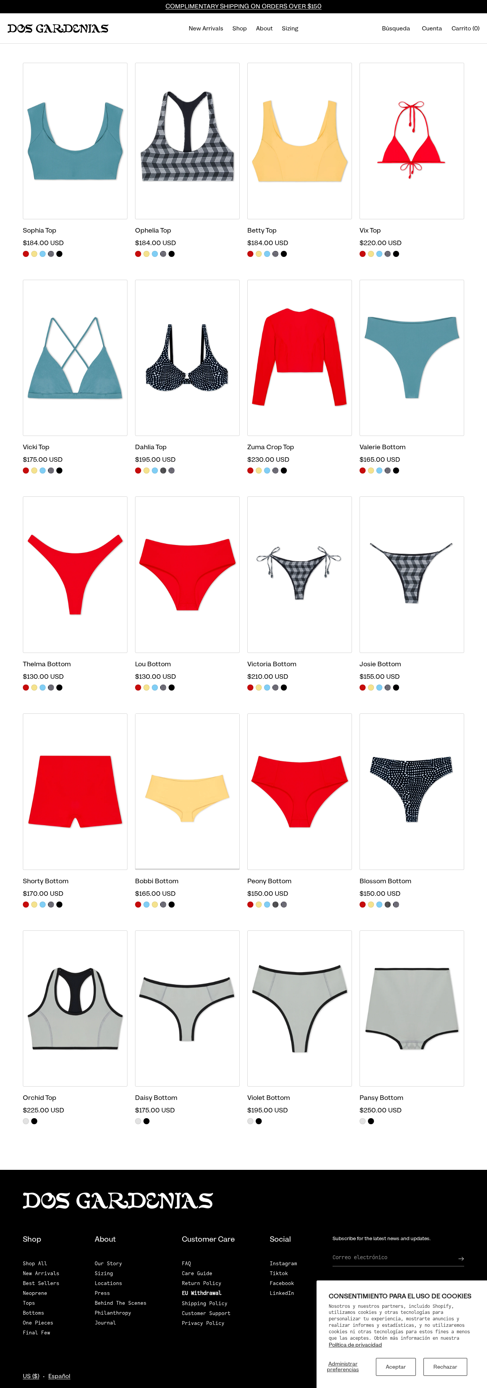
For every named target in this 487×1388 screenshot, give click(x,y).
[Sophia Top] (75, 141)
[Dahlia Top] (187, 358)
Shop (239, 28)
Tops (29, 1303)
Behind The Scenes (120, 1303)
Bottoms (33, 1313)
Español (59, 1376)
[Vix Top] (412, 141)
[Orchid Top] (75, 1009)
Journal (105, 1323)
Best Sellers (41, 1283)
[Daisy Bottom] (187, 1009)
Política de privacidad (355, 1344)
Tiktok (279, 1273)
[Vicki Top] (75, 358)
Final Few (36, 1332)
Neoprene (35, 1293)
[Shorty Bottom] (75, 792)
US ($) (31, 1376)
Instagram (283, 1263)
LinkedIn (282, 1293)
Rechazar (445, 1367)
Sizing (290, 28)
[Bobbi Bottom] (187, 792)
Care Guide (197, 1273)
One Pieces (38, 1323)
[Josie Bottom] (412, 575)
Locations (108, 1283)
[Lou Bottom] (187, 575)
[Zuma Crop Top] (300, 358)
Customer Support (206, 1313)
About (264, 28)
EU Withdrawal (201, 1293)
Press (102, 1293)
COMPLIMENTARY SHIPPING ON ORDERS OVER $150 (243, 6)
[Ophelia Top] (187, 141)
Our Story (108, 1263)
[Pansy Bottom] (412, 1009)
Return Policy (201, 1283)
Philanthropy (113, 1313)
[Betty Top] (300, 141)
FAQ (186, 1263)
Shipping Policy (205, 1303)
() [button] (465, 28)
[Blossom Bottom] (412, 792)
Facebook (282, 1283)
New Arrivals (206, 28)
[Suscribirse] (454, 1259)
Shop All (35, 1263)
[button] (396, 28)
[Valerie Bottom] (412, 358)
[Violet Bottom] (300, 1009)
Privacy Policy (203, 1323)
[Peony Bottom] (300, 792)
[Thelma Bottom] (75, 575)
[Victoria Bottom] (300, 575)
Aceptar (396, 1367)
